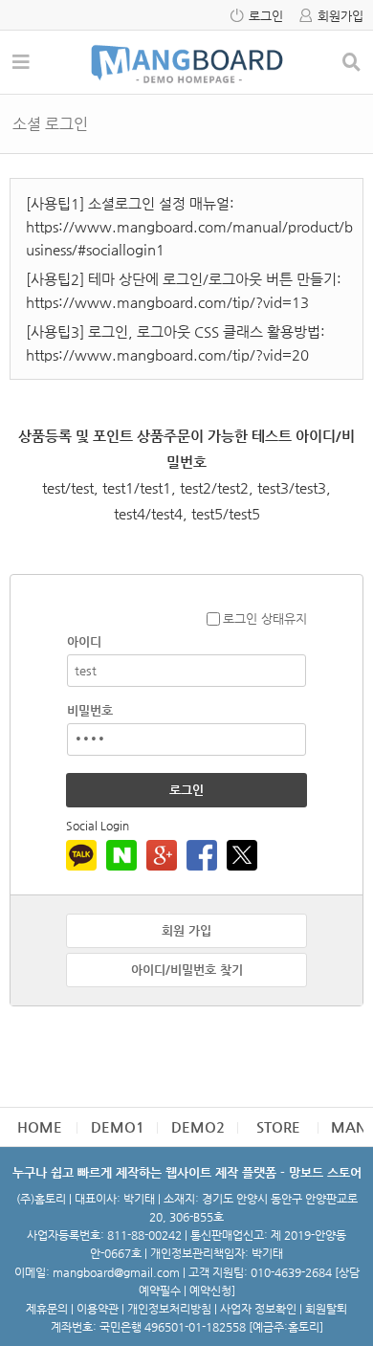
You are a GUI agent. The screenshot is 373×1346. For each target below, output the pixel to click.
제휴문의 (47, 1308)
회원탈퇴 (326, 1308)
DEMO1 (117, 1126)
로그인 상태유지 (265, 618)
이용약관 (98, 1308)
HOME (39, 1126)
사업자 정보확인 (258, 1308)
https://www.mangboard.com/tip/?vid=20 (167, 354)
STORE (278, 1126)
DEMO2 (198, 1126)
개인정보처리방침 (169, 1308)
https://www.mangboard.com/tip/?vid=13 (167, 302)
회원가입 (340, 16)
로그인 (266, 16)
